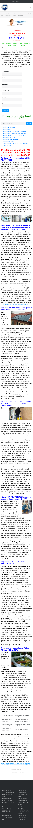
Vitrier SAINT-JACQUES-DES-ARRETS (15, 143)
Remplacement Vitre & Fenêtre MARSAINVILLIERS (8, 801)
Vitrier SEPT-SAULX (9, 127)
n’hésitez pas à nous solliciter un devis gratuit (15, 764)
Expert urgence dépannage (18, 13)
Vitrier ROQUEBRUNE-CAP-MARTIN (14, 133)
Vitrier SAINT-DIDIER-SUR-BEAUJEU (15, 135)
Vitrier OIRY (7, 146)
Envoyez (29, 123)
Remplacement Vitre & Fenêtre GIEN (7, 817)
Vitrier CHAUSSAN (9, 137)
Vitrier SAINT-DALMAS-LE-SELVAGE (14, 131)
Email (3, 78)
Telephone (5, 84)
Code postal (5, 97)
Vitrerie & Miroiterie (6, 13)
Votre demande (6, 90)
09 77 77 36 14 (16, 1)
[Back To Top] (29, 824)
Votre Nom (5, 71)
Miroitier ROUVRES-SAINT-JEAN (16, 773)
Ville (3, 103)
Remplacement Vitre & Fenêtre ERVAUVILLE (22, 817)
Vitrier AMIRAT (8, 129)
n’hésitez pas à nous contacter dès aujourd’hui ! (16, 304)
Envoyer (5, 110)
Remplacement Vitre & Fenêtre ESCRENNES (7, 809)
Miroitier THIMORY (16, 769)
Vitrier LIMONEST (9, 141)
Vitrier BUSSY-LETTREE (11, 139)
